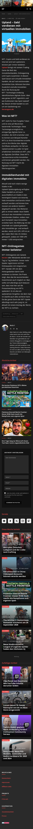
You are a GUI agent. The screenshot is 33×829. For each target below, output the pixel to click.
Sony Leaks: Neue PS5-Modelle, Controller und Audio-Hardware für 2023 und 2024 (15, 755)
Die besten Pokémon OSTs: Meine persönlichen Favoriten (14, 386)
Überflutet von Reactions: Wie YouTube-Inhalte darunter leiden (15, 683)
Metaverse (15, 313)
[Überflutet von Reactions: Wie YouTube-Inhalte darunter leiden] (16, 677)
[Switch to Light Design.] (27, 9)
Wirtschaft (6, 740)
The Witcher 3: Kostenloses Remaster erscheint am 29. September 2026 (16, 622)
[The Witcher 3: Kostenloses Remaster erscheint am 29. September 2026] (16, 616)
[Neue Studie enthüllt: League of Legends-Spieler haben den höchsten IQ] (16, 641)
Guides (4, 582)
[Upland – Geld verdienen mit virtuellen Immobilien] (16, 42)
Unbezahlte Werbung (9, 316)
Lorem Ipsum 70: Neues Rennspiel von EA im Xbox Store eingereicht (15, 707)
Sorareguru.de (8, 109)
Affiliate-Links (6, 786)
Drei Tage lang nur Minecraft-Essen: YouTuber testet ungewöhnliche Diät (15, 442)
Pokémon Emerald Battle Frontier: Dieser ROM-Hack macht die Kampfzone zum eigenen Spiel (14, 414)
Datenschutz (6, 778)
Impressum (6, 782)
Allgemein (5, 533)
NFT (22, 313)
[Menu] (3, 9)
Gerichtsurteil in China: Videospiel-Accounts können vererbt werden (14, 573)
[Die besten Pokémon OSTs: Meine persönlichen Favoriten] (16, 372)
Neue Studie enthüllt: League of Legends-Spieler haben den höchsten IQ (15, 646)
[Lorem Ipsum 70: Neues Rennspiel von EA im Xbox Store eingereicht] (16, 702)
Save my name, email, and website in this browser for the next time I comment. (16, 495)
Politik (5, 558)
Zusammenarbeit (8, 812)
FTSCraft (5, 799)
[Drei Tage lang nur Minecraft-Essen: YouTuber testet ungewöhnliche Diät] (16, 428)
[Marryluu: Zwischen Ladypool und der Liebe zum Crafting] (16, 544)
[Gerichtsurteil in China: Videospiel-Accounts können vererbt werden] (16, 568)
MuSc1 (3, 18)
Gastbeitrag (6, 313)
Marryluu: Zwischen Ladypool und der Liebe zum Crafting (14, 549)
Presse (4, 816)
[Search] (30, 9)
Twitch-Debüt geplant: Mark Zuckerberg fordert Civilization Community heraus (15, 730)
